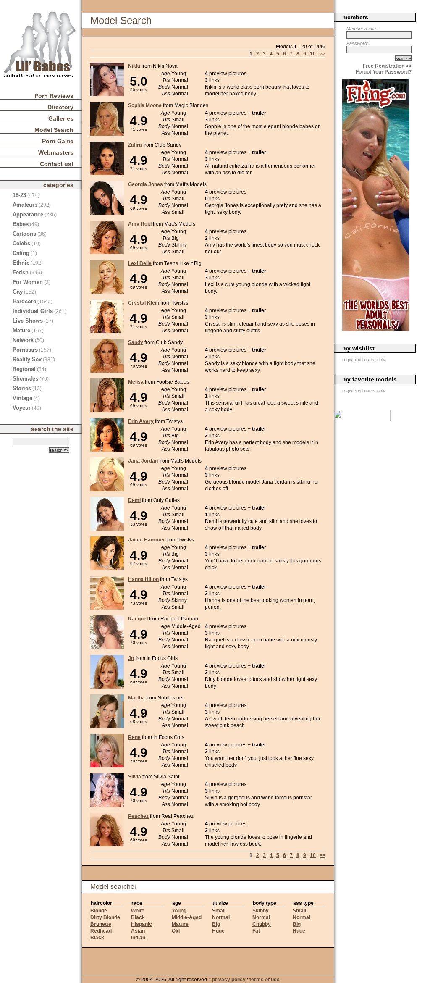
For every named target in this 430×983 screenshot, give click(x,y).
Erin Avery (141, 421)
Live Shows (28, 321)
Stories (22, 388)
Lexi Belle (140, 263)
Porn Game (57, 141)
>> (322, 54)
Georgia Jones (145, 184)
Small (218, 911)
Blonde (98, 911)
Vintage (22, 398)
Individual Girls (33, 311)
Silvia (134, 777)
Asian (138, 931)
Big (216, 924)
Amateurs (25, 205)
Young (179, 911)
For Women (28, 282)
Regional (24, 369)
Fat (256, 931)
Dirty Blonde (105, 917)
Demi (134, 500)
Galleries (60, 118)
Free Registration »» (387, 66)
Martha (136, 698)
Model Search (53, 129)
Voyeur (22, 408)
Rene (134, 737)
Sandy (135, 342)
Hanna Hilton (143, 579)
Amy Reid (140, 224)
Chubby (261, 924)
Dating (21, 253)
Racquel (138, 619)
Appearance (28, 214)
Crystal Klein (143, 303)
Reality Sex (27, 359)
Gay (18, 292)
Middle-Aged (187, 917)
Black (97, 938)
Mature (180, 924)
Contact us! (56, 163)
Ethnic (21, 263)
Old (176, 931)
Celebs (21, 243)
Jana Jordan (143, 461)
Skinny (260, 911)
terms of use (264, 980)
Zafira (135, 145)
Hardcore (24, 301)
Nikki (134, 66)
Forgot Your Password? (384, 72)
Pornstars (25, 350)
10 (313, 54)
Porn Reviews (53, 95)
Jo (131, 658)
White (137, 911)
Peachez (138, 816)
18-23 (19, 195)
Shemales (25, 379)
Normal (221, 917)
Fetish (21, 272)
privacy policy (229, 980)
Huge (218, 931)
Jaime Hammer (146, 540)
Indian (138, 938)
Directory (60, 107)
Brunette (100, 924)
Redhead (101, 931)
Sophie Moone (145, 105)
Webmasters (55, 152)
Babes (21, 224)
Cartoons (24, 234)
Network (23, 340)
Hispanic (141, 924)
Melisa (136, 382)
